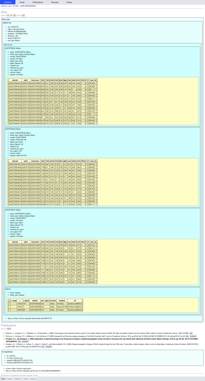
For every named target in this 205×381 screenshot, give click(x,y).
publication (193, 336)
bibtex (9, 329)
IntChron (7, 2)
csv (8, 15)
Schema (33, 379)
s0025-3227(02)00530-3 (28, 6)
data (191, 333)
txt (11, 15)
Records (54, 2)
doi (10, 6)
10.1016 (15, 6)
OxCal (25, 379)
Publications (38, 2)
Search (9, 379)
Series (69, 2)
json (14, 15)
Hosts (22, 2)
